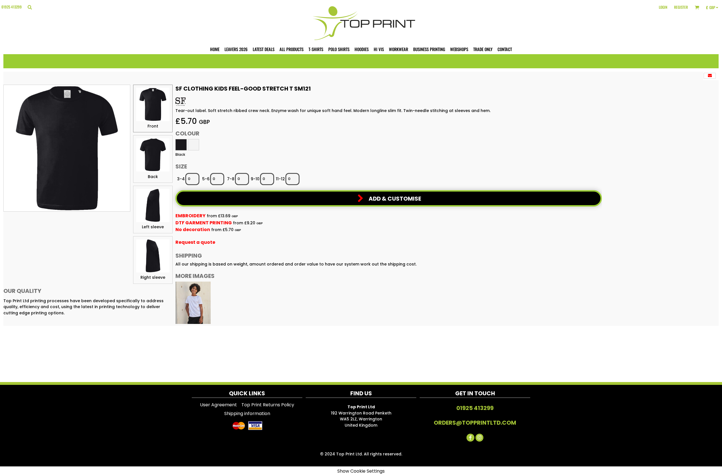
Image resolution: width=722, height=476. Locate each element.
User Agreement (218, 405)
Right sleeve (152, 277)
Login (663, 7)
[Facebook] (470, 438)
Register (681, 7)
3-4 (181, 179)
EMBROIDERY (190, 215)
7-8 (230, 179)
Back (153, 176)
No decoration (192, 229)
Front (153, 126)
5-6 (206, 179)
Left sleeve (153, 227)
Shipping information (247, 413)
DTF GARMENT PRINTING (203, 223)
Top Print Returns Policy (267, 405)
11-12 (280, 179)
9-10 (255, 179)
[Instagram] (479, 438)
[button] (29, 7)
